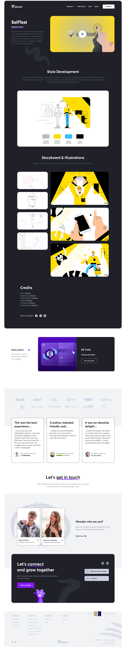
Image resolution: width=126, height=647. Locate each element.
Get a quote (26, 585)
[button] (70, 7)
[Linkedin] (38, 540)
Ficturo (113, 644)
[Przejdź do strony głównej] (16, 6)
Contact (108, 6)
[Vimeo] (102, 563)
